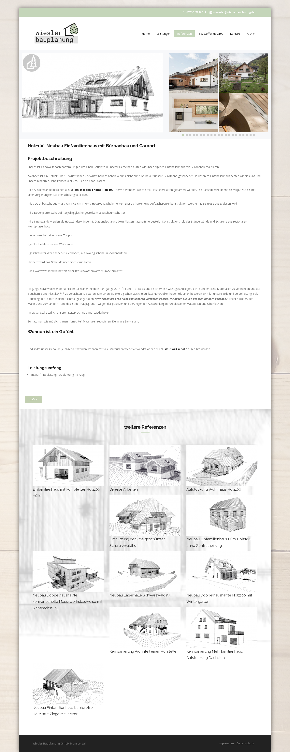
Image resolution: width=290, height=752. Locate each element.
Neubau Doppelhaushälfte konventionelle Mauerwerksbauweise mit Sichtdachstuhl (67, 601)
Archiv (250, 33)
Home (146, 33)
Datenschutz (245, 743)
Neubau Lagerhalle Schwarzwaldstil (139, 595)
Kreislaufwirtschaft (173, 349)
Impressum (226, 743)
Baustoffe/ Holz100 (210, 33)
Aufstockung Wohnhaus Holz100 (213, 489)
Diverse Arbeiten (123, 489)
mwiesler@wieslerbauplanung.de (233, 12)
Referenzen (184, 33)
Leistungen (163, 33)
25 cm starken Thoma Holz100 (91, 190)
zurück (33, 399)
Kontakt (235, 33)
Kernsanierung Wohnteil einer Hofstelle (142, 651)
